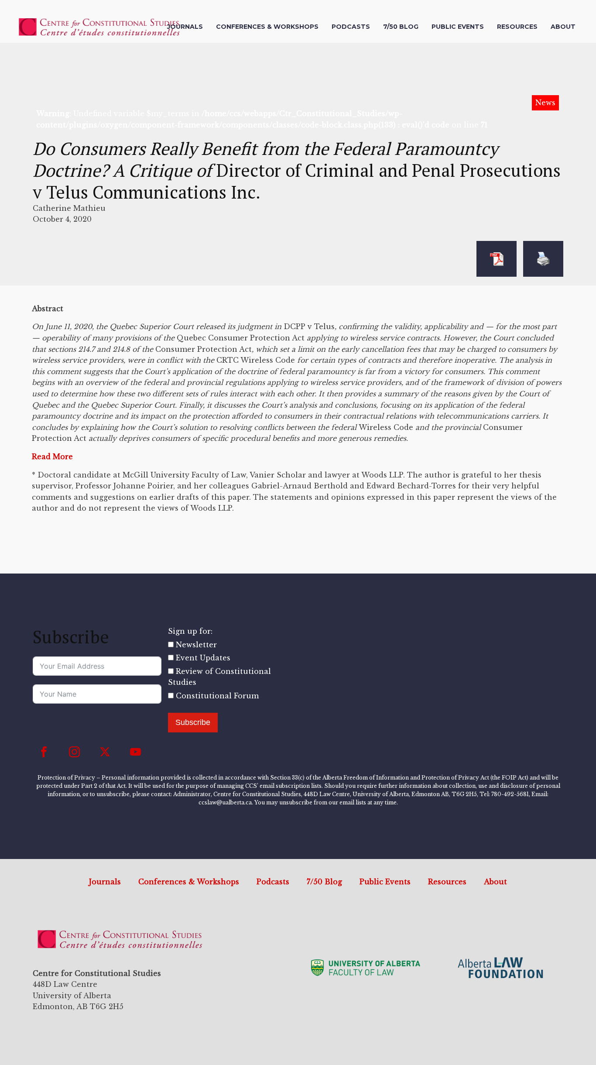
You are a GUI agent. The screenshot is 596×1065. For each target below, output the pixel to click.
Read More (52, 456)
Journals (185, 27)
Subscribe (192, 722)
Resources (517, 27)
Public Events (458, 27)
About (563, 27)
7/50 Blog (400, 27)
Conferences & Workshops (267, 27)
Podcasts (351, 27)
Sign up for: (190, 631)
